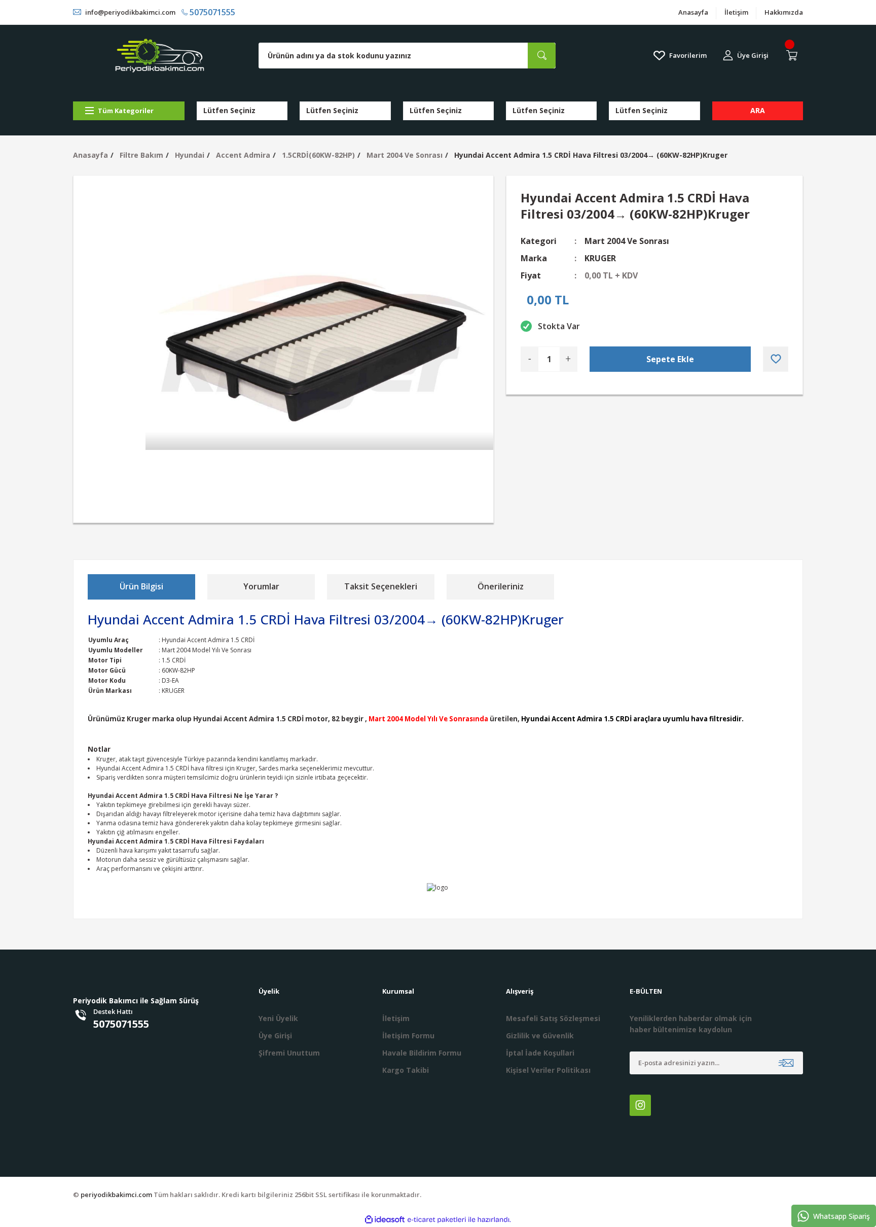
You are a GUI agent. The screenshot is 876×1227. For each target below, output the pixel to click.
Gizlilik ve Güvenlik (540, 1035)
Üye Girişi (275, 1035)
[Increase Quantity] (568, 359)
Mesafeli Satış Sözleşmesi (553, 1018)
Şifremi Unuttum (289, 1053)
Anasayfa (693, 12)
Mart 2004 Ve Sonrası (627, 241)
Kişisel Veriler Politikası (548, 1070)
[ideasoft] (384, 1219)
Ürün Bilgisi (141, 586)
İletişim (736, 12)
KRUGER (600, 258)
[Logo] (159, 55)
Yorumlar (261, 586)
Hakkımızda (783, 12)
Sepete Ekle (670, 359)
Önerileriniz (501, 586)
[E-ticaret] (436, 1219)
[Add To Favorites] (775, 359)
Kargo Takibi (405, 1070)
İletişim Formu (408, 1035)
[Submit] (786, 1062)
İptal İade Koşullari (540, 1053)
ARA (757, 110)
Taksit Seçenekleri (380, 586)
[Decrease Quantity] (529, 359)
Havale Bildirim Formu (421, 1053)
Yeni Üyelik (278, 1018)
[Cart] (794, 55)
